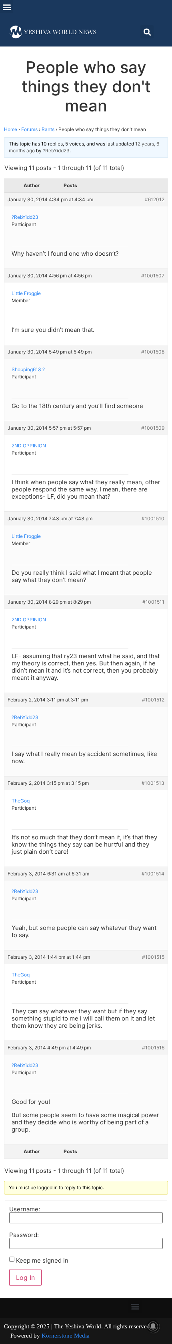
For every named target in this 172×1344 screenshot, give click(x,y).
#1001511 (153, 602)
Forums (29, 129)
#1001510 (153, 518)
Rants (48, 129)
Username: (24, 1209)
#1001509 (152, 428)
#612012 (154, 199)
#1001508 (152, 352)
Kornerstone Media (66, 1335)
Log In (25, 1277)
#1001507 (152, 276)
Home (10, 129)
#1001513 (153, 783)
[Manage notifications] (153, 1326)
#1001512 (153, 700)
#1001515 (153, 957)
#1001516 (153, 1048)
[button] (6, 6)
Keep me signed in (42, 1260)
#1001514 (153, 874)
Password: (24, 1235)
